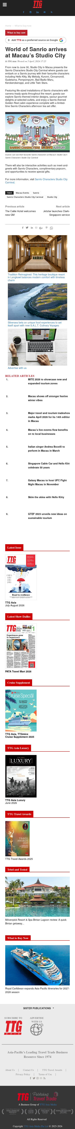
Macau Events (22, 192)
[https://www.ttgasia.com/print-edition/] (21, 577)
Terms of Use (45, 1074)
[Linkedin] (37, 12)
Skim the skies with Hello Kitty (46, 497)
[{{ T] (35, 40)
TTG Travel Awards (52, 1070)
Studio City (52, 197)
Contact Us (28, 1070)
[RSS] (51, 12)
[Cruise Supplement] (21, 710)
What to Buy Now (18, 938)
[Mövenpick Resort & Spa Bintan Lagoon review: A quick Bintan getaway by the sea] (37, 897)
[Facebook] (23, 12)
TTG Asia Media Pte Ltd (36, 1126)
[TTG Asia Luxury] (21, 776)
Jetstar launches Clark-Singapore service (56, 213)
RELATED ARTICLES (19, 375)
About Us (10, 1070)
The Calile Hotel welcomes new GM (20, 213)
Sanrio (36, 192)
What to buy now (16, 32)
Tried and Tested (17, 869)
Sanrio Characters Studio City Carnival (36, 180)
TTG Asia (12, 61)
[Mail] (44, 12)
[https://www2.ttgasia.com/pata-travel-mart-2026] (21, 646)
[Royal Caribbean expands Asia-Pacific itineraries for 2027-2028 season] (37, 965)
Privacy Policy (23, 1074)
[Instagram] (30, 12)
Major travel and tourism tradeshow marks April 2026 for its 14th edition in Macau (49, 417)
